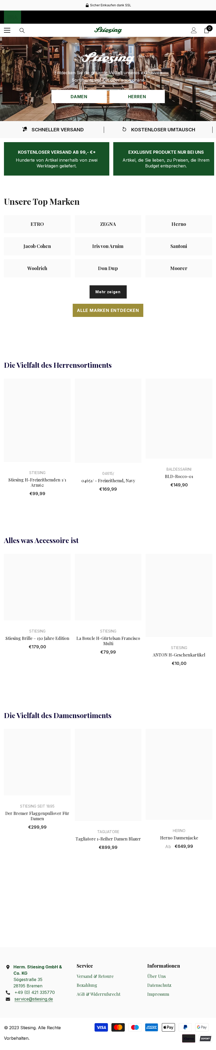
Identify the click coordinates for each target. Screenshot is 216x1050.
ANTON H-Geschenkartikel (179, 655)
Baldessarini (179, 469)
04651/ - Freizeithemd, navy (108, 480)
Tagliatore (108, 831)
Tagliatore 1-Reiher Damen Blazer (108, 839)
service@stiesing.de (33, 999)
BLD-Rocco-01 (179, 476)
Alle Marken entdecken (108, 310)
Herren (137, 96)
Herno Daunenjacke (179, 837)
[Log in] (194, 30)
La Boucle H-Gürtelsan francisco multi (108, 641)
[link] (52, 129)
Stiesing (37, 472)
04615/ (108, 473)
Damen (79, 96)
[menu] (7, 30)
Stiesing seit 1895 (37, 806)
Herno (179, 830)
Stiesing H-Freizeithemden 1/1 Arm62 (37, 482)
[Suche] (22, 30)
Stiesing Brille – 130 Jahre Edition (37, 638)
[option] (108, 5)
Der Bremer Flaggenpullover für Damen (37, 816)
